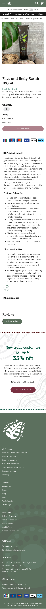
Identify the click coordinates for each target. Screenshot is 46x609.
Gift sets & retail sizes (10, 464)
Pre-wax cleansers (9, 456)
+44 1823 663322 (11, 546)
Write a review (12, 321)
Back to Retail (9, 89)
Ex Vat (26, 9)
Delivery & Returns (9, 516)
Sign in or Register (15, 9)
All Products (7, 449)
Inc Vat (36, 9)
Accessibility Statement (14, 605)
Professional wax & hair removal (14, 453)
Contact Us (6, 486)
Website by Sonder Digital (31, 605)
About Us (5, 483)
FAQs (4, 497)
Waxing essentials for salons (13, 467)
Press (4, 490)
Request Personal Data (10, 531)
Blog (4, 494)
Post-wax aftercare (9, 460)
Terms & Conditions (9, 520)
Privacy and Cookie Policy (33, 603)
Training (5, 475)
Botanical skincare (9, 471)
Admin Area (20, 603)
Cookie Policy (7, 527)
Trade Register (7, 501)
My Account (6, 512)
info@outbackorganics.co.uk (15, 550)
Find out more (22, 390)
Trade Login (6, 505)
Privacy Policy (7, 523)
